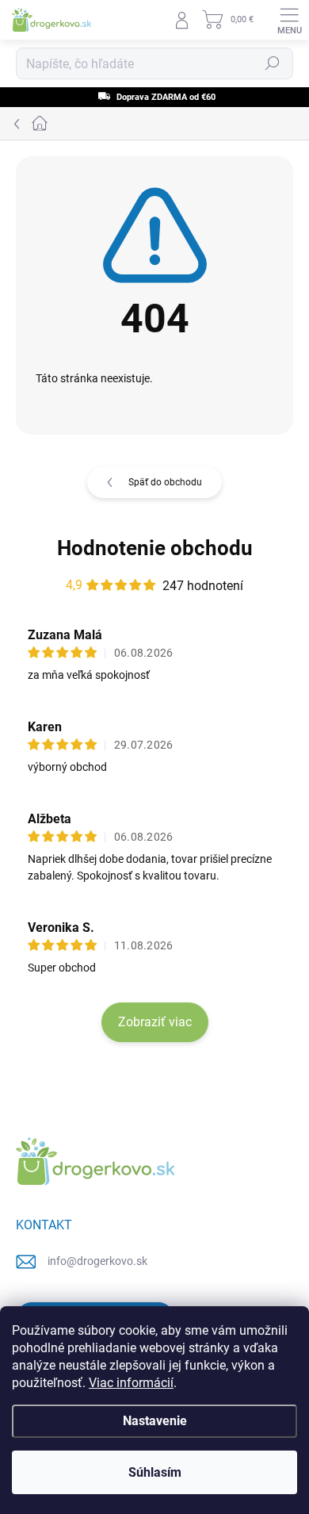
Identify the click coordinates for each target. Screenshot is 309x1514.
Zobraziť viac (155, 1021)
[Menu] (289, 20)
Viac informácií (131, 1382)
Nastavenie (155, 1420)
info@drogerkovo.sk (97, 1261)
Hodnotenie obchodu (155, 548)
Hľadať (273, 63)
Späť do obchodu (165, 482)
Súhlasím (154, 1472)
